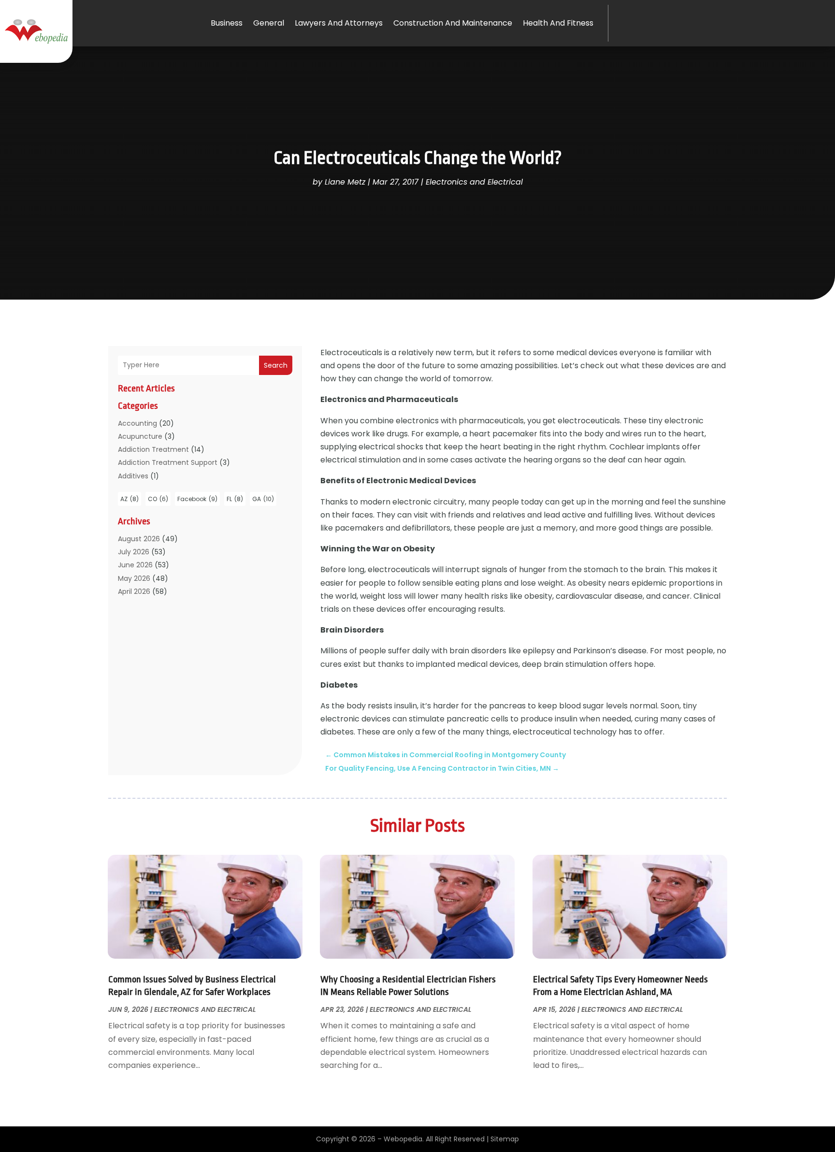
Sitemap (504, 1139)
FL (235, 499)
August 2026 (139, 539)
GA (263, 499)
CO (158, 499)
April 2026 (134, 591)
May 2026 (134, 578)
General (268, 23)
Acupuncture (140, 436)
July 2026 (133, 552)
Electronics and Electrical (474, 181)
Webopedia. (404, 1139)
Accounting (137, 423)
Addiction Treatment (153, 449)
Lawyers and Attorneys (339, 23)
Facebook (197, 499)
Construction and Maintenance (452, 23)
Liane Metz (345, 181)
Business (227, 23)
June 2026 (135, 565)
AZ (129, 499)
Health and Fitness (558, 23)
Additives (133, 476)
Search (276, 365)
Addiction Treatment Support (167, 462)
